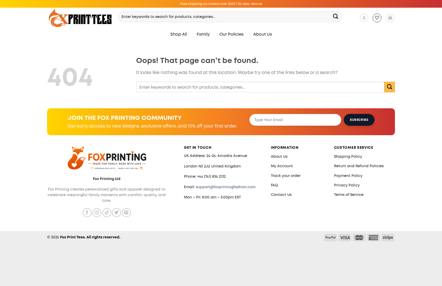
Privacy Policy (347, 185)
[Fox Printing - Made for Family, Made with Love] (80, 18)
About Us (262, 34)
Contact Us (281, 194)
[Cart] (390, 18)
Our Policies (231, 34)
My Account (282, 165)
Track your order (286, 175)
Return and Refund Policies (359, 165)
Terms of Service (348, 194)
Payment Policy (348, 175)
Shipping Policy (348, 156)
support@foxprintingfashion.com (226, 186)
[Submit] (335, 16)
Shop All (178, 34)
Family (203, 34)
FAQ (274, 185)
